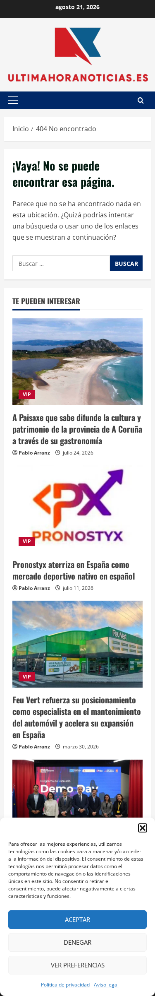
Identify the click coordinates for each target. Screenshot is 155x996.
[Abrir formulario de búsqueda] (141, 100)
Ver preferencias (78, 965)
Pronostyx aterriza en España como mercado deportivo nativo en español (73, 570)
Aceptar (77, 919)
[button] (142, 828)
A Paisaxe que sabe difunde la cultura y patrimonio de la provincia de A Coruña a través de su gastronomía (77, 429)
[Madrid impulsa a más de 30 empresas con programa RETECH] (77, 803)
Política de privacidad (65, 984)
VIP (27, 394)
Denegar (77, 942)
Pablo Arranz (34, 452)
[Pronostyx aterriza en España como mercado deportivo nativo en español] (77, 508)
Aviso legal (106, 984)
